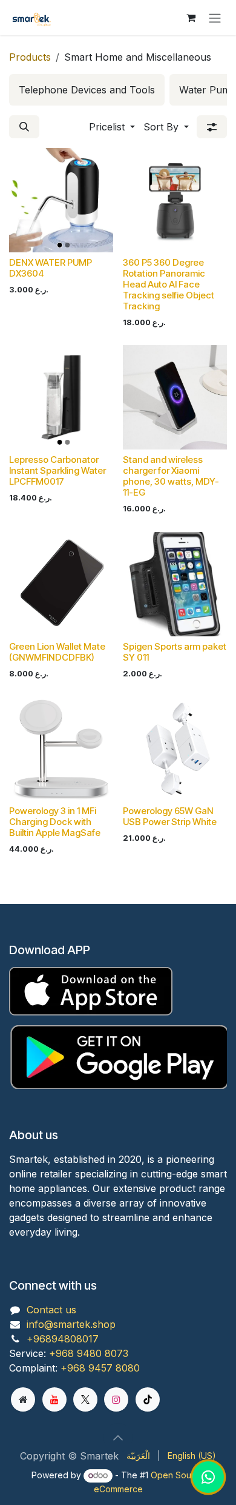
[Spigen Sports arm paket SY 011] (175, 584)
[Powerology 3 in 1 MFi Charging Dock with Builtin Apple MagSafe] (61, 748)
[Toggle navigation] (215, 17)
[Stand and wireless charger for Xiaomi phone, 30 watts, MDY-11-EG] (175, 397)
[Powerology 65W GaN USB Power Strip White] (175, 748)
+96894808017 (63, 1339)
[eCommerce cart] (191, 17)
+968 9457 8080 (100, 1368)
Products (30, 57)
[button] (24, 126)
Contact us (51, 1310)
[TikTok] (148, 1399)
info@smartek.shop (71, 1324)
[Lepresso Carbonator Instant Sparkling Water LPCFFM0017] (61, 397)
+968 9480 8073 (88, 1353)
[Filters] (212, 126)
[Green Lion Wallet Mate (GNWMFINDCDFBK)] (61, 584)
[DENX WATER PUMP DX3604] (61, 200)
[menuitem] (87, 90)
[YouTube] (54, 1399)
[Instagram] (116, 1399)
